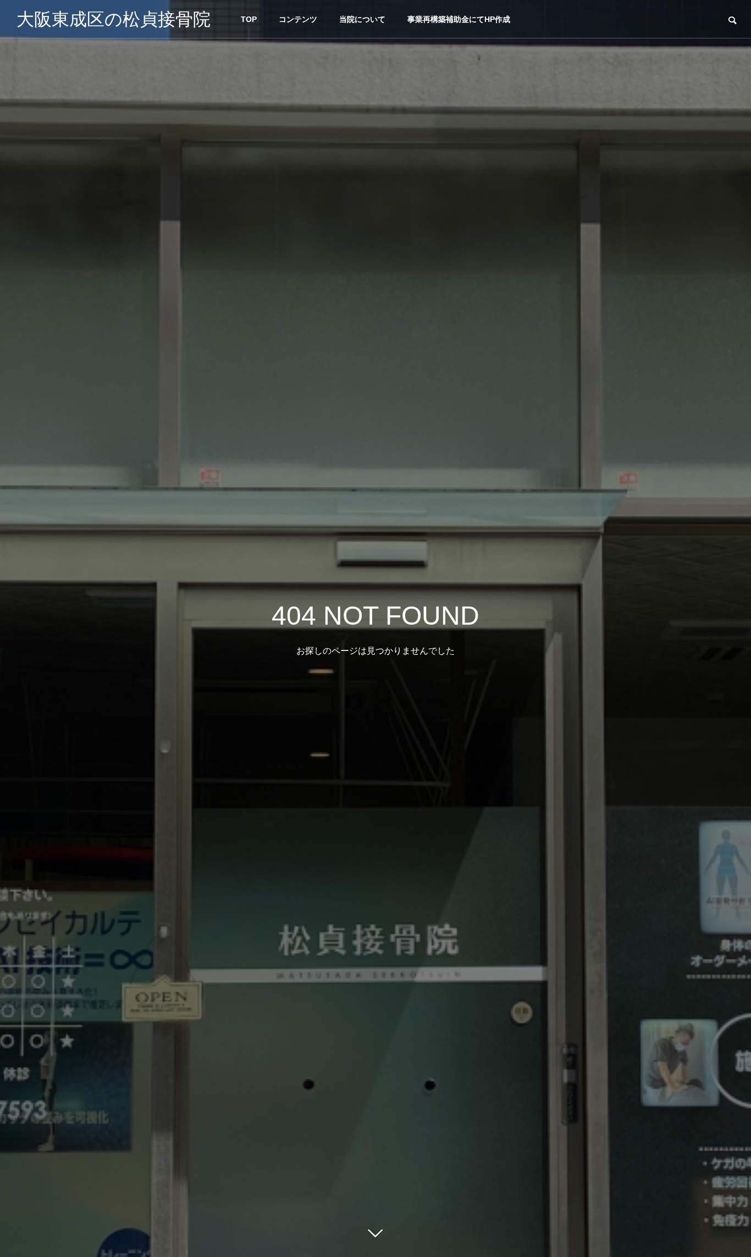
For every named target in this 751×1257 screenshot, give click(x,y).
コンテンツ (298, 19)
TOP (249, 19)
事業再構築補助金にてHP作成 (458, 19)
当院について (362, 19)
